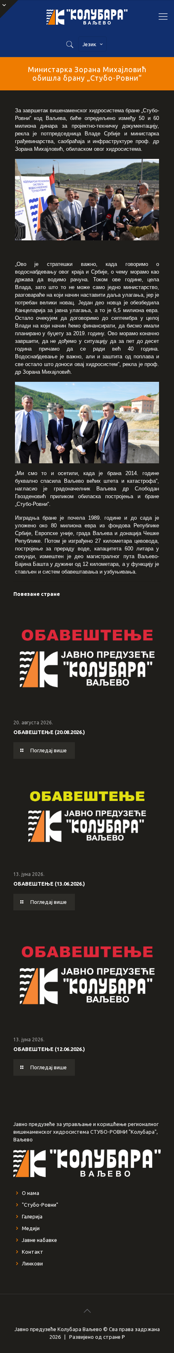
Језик (89, 44)
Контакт (32, 1252)
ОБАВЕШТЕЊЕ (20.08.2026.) (49, 732)
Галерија (32, 1216)
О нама (30, 1193)
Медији (31, 1228)
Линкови (32, 1263)
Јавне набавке (39, 1240)
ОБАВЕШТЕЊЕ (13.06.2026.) (49, 883)
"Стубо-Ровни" (40, 1204)
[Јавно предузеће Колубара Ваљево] (87, 16)
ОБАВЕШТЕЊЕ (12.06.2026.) (49, 1049)
